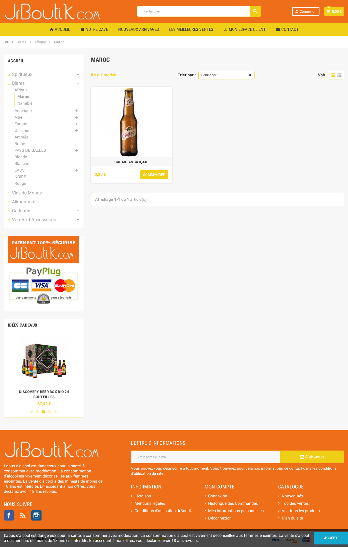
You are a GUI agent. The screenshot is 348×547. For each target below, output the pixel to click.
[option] (43, 370)
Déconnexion (220, 518)
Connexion (305, 11)
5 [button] (55, 411)
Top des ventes (295, 503)
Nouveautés (292, 496)
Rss (23, 515)
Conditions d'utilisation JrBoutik (163, 510)
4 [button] (49, 411)
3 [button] (43, 411)
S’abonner (314, 456)
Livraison (143, 496)
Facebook (9, 515)
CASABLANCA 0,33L (131, 162)
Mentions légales (150, 503)
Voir (321, 75)
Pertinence (209, 75)
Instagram (36, 515)
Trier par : (187, 75)
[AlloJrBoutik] (55, 11)
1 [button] (31, 411)
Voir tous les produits (301, 510)
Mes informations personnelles (236, 510)
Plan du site (292, 518)
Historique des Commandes (233, 503)
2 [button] (37, 411)
